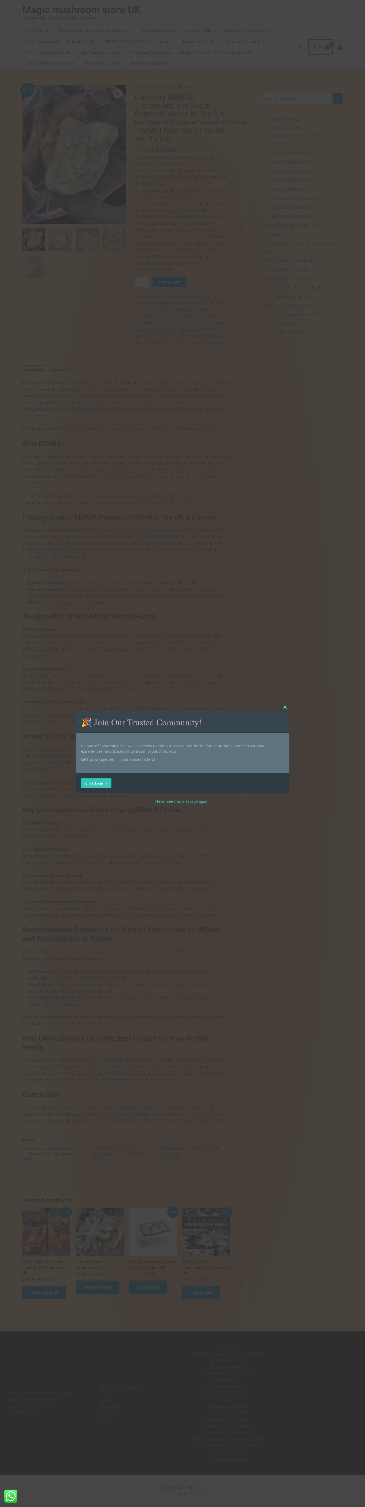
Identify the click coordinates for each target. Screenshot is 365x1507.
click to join (96, 783)
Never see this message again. (182, 801)
